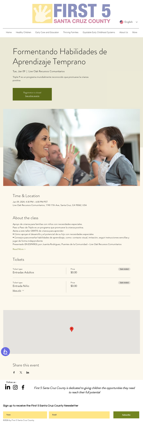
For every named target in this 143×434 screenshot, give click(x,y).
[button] (123, 32)
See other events (32, 95)
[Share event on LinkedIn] (27, 372)
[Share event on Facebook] (14, 372)
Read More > (19, 249)
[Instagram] (15, 387)
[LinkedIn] (7, 387)
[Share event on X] (21, 372)
